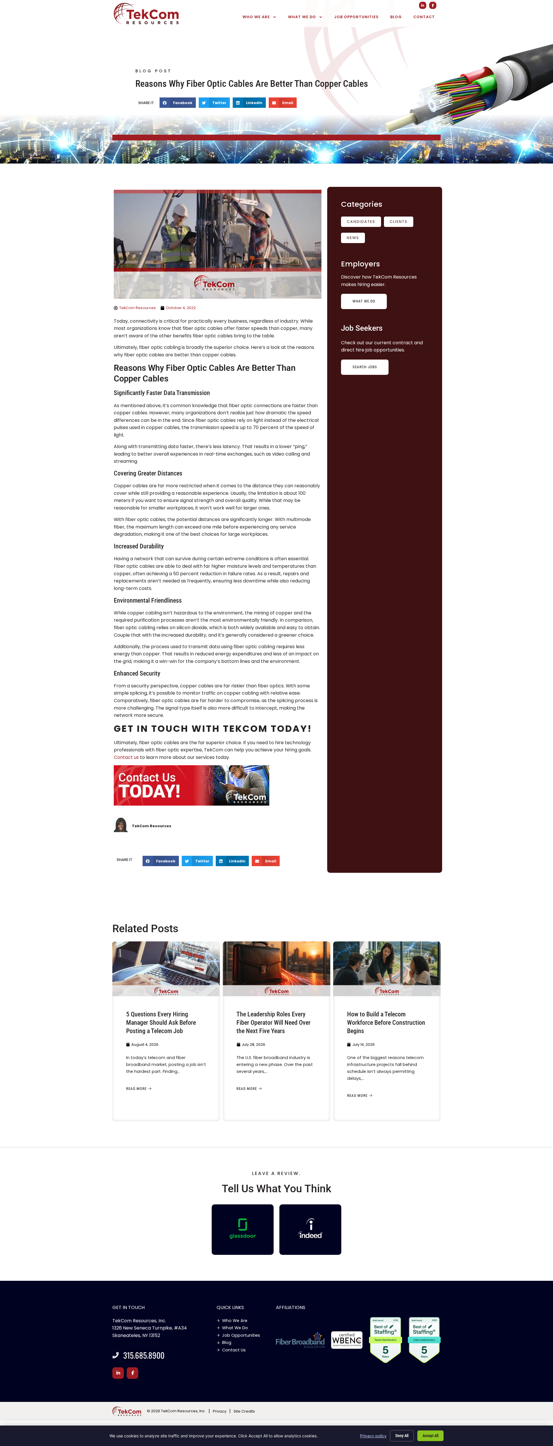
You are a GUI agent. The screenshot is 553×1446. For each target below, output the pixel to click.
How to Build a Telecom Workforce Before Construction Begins (386, 1022)
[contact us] (217, 786)
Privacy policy (373, 1435)
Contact (424, 16)
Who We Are (256, 16)
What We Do (302, 16)
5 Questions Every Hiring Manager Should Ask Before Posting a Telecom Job (161, 1022)
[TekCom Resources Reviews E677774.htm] (243, 1228)
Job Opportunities (356, 16)
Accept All (430, 1435)
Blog (396, 16)
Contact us (126, 757)
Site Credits (244, 1411)
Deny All (401, 1435)
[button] (178, 102)
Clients (399, 221)
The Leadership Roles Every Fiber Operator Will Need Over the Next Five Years (273, 1022)
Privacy (219, 1411)
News (353, 237)
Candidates (361, 221)
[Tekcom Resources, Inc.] (310, 1228)
